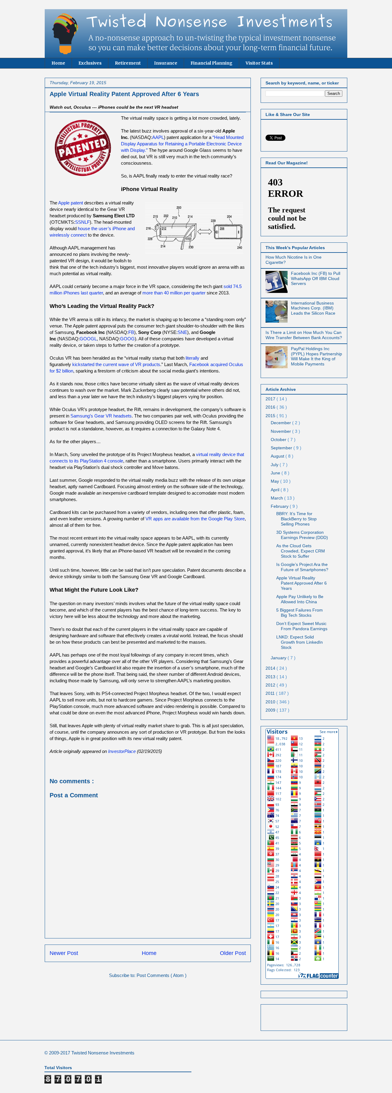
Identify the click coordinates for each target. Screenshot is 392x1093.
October (279, 439)
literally (192, 358)
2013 (271, 676)
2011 (271, 693)
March (277, 498)
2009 (271, 710)
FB (131, 332)
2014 (271, 668)
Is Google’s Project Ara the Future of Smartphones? (302, 567)
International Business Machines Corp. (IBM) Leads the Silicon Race (313, 308)
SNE (182, 332)
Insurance (165, 63)
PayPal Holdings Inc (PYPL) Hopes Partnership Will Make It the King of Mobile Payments (316, 356)
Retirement (128, 63)
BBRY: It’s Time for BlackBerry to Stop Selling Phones (296, 518)
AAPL (158, 137)
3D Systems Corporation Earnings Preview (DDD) (302, 535)
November (281, 431)
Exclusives (90, 63)
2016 (271, 407)
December (281, 422)
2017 (271, 398)
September (282, 447)
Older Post (233, 953)
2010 (271, 701)
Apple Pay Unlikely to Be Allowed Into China (299, 599)
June (276, 472)
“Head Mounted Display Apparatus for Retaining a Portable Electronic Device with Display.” (182, 144)
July (275, 464)
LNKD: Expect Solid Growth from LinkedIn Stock (299, 642)
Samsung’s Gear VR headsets (101, 415)
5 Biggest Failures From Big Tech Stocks (299, 613)
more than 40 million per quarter (173, 292)
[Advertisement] (301, 1016)
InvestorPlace (122, 751)
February (280, 506)
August (278, 456)
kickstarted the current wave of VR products (116, 364)
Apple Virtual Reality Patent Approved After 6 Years (301, 583)
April (276, 489)
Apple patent (70, 202)
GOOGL (88, 338)
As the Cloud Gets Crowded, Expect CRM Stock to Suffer (300, 551)
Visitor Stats (259, 63)
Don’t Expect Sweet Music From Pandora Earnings (301, 626)
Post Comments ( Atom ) (162, 975)
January (279, 657)
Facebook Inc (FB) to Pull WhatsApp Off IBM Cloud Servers (315, 278)
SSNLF (82, 222)
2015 (271, 415)
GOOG (127, 338)
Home (58, 63)
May (275, 481)
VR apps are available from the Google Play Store (195, 518)
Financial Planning (211, 63)
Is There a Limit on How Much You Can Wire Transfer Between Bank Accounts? (304, 335)
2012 (271, 685)
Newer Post (64, 953)
